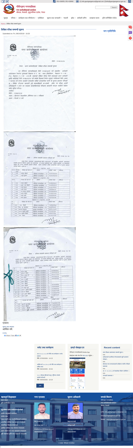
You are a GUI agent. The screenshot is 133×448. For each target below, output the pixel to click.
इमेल (72, 18)
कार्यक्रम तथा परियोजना (26, 18)
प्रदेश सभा (4, 416)
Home (3, 24)
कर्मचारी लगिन (81, 18)
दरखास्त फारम (94, 18)
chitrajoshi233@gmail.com (77, 429)
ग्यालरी (65, 18)
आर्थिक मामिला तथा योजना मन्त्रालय (12, 428)
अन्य (40, 385)
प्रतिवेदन (41, 18)
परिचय (13, 18)
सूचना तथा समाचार (8, 327)
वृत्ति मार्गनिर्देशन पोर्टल (109, 18)
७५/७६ (5, 333)
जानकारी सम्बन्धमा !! (108, 375)
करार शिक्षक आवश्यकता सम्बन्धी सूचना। (113, 352)
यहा (84, 355)
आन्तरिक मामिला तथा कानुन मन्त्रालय (13, 422)
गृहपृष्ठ (6, 18)
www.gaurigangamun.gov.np (116, 419)
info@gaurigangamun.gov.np (110, 416)
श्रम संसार (4, 400)
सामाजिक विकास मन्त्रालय (9, 425)
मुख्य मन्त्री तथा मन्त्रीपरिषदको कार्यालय (13, 419)
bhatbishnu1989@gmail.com (44, 429)
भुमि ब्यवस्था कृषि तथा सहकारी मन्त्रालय (13, 434)
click (86, 355)
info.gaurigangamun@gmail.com (116, 412)
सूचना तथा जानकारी (53, 18)
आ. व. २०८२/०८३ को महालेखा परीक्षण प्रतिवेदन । (116, 371)
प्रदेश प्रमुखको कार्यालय (9, 413)
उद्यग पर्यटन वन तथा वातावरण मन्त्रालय (13, 431)
